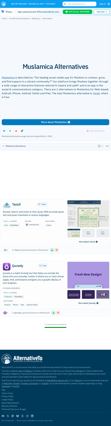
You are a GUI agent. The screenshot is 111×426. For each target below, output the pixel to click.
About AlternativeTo (10, 403)
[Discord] (3, 416)
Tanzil (96, 93)
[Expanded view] (99, 146)
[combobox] (79, 4)
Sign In (102, 4)
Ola (20, 371)
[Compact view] (102, 146)
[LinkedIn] (32, 416)
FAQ (3, 390)
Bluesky (16, 383)
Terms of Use (7, 393)
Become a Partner (9, 406)
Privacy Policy (8, 396)
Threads (24, 383)
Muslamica (8, 77)
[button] (88, 213)
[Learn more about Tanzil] (6, 205)
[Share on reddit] (16, 130)
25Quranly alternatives (11, 288)
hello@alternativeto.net (57, 380)
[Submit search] (65, 4)
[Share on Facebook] (4, 130)
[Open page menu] (108, 4)
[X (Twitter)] (7, 416)
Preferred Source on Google (14, 409)
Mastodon (8, 383)
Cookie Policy (7, 399)
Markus (29, 371)
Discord (78, 380)
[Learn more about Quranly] (6, 266)
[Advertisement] (55, 40)
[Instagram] (27, 416)
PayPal (16, 386)
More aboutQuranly (87, 303)
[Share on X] (10, 130)
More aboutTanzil (87, 242)
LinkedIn (45, 383)
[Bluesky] (17, 416)
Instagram (33, 383)
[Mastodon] (12, 416)
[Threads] (22, 416)
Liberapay (6, 386)
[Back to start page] (4, 3)
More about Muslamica (54, 122)
